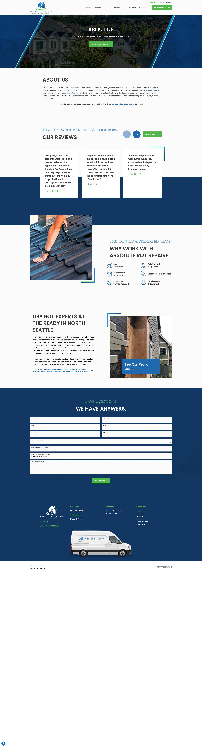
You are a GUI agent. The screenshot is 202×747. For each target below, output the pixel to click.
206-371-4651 (166, 2)
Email (104, 432)
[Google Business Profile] (41, 528)
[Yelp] (44, 528)
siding (149, 90)
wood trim (156, 90)
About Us (139, 520)
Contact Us (140, 531)
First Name (34, 425)
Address (33, 439)
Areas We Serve (142, 528)
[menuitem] (89, 7)
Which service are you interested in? (41, 454)
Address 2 (105, 439)
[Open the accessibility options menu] (3, 744)
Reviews (139, 526)
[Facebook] (47, 528)
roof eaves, (57, 93)
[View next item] (138, 134)
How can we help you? (37, 468)
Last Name (106, 425)
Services (139, 523)
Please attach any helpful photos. (40, 461)
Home (138, 517)
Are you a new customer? (38, 446)
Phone (33, 432)
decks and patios (68, 93)
